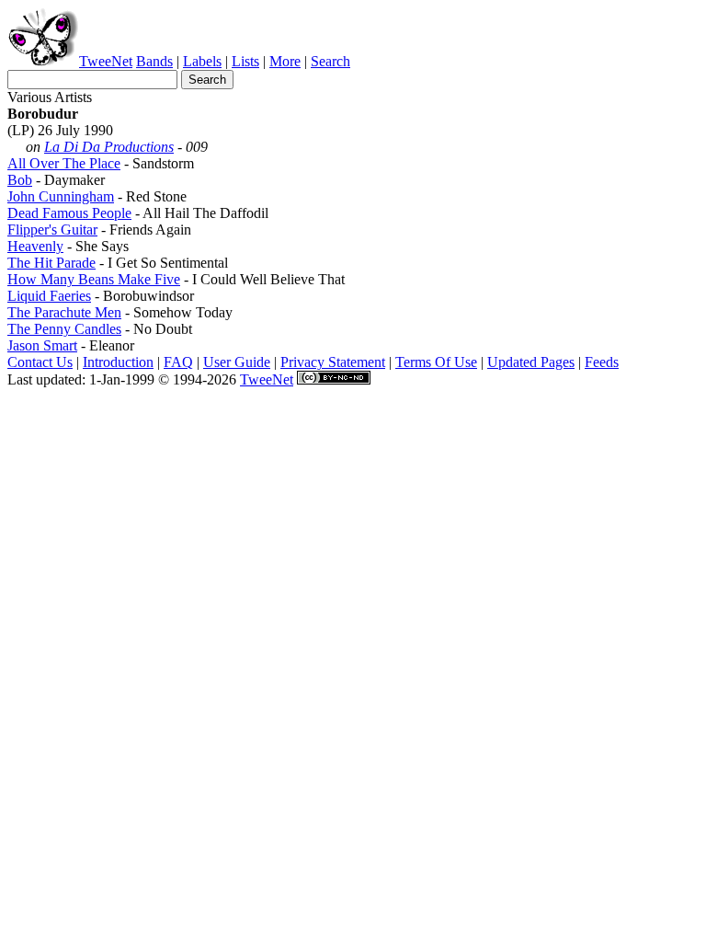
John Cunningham (60, 196)
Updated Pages (531, 362)
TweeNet (105, 61)
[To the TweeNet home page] (43, 61)
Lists (245, 61)
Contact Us (40, 362)
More (285, 61)
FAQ (178, 362)
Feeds (602, 362)
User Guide (236, 362)
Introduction (118, 362)
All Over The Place (63, 163)
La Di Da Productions (109, 147)
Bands (154, 61)
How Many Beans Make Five (93, 279)
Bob (19, 180)
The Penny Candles (64, 329)
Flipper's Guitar (52, 229)
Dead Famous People (69, 213)
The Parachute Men (64, 312)
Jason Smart (42, 345)
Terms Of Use (436, 362)
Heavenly (35, 246)
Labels (202, 61)
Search (330, 61)
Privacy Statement (332, 362)
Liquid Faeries (49, 296)
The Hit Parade (51, 262)
